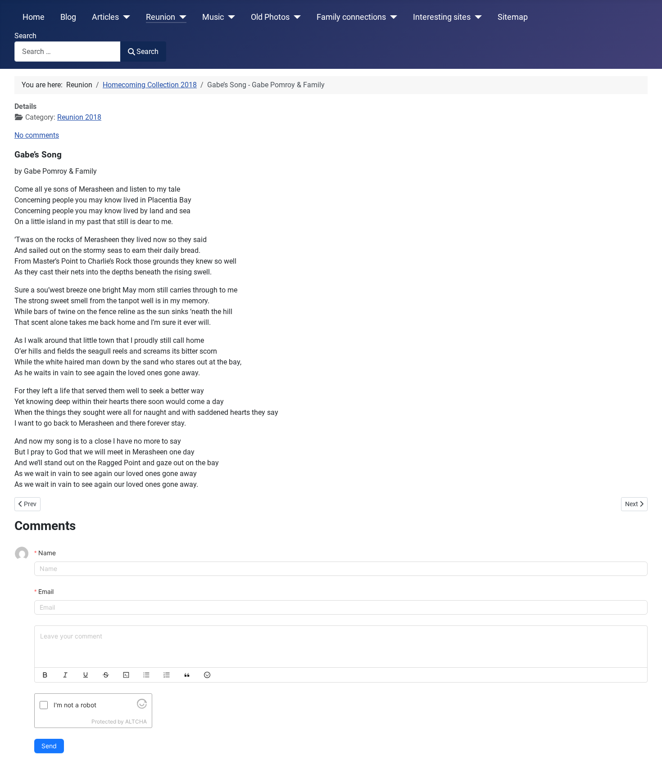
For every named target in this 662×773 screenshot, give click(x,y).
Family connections (351, 17)
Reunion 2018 (79, 117)
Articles (105, 17)
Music (213, 17)
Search (25, 35)
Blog (68, 17)
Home (34, 17)
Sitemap (513, 17)
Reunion (160, 17)
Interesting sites (442, 17)
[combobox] (67, 51)
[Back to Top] (646, 756)
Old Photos (270, 17)
